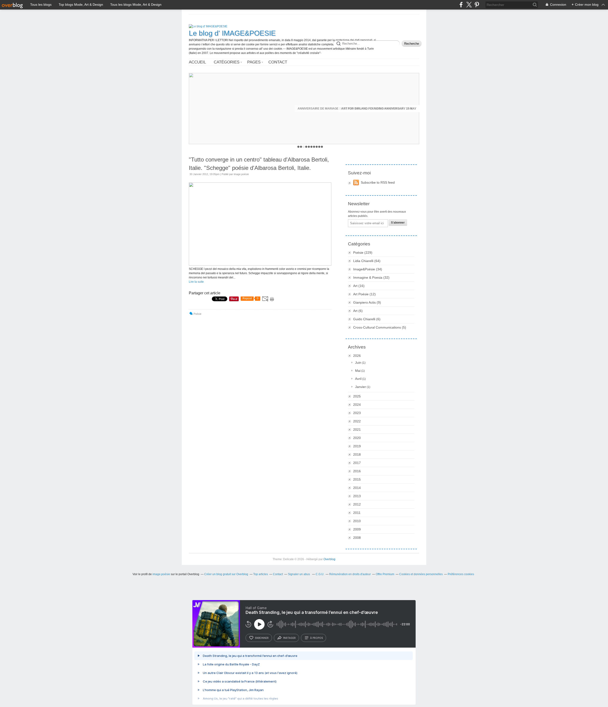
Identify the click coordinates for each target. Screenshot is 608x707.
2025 (357, 396)
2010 (357, 521)
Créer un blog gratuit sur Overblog (226, 574)
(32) (371, 277)
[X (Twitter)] (469, 4)
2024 (357, 404)
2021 (357, 429)
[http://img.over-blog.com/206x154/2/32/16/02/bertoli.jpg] (260, 264)
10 (322, 147)
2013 (357, 496)
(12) (364, 294)
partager (289, 637)
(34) (367, 269)
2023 (357, 413)
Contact (277, 62)
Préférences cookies (461, 574)
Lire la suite (196, 281)
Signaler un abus (299, 574)
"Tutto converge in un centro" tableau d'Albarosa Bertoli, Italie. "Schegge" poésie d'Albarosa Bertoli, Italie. (259, 163)
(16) (359, 286)
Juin (358, 362)
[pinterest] (477, 4)
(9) (367, 302)
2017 (357, 463)
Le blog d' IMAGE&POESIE (232, 33)
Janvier (360, 387)
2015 (357, 479)
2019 (357, 446)
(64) (366, 261)
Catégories (226, 62)
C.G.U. (320, 574)
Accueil (197, 62)
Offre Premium (385, 574)
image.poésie (161, 574)
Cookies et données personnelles (421, 574)
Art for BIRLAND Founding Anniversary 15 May (378, 108)
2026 (357, 356)
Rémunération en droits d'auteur (350, 574)
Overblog (329, 559)
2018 (357, 454)
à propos (316, 637)
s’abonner (262, 637)
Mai (358, 371)
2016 (357, 471)
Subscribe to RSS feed (378, 182)
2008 (357, 538)
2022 (357, 421)
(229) (362, 252)
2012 (357, 504)
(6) (358, 311)
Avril (358, 379)
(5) (379, 327)
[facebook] (461, 4)
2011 (357, 513)
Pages (254, 62)
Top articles (260, 574)
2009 (357, 529)
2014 (357, 488)
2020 (357, 438)
